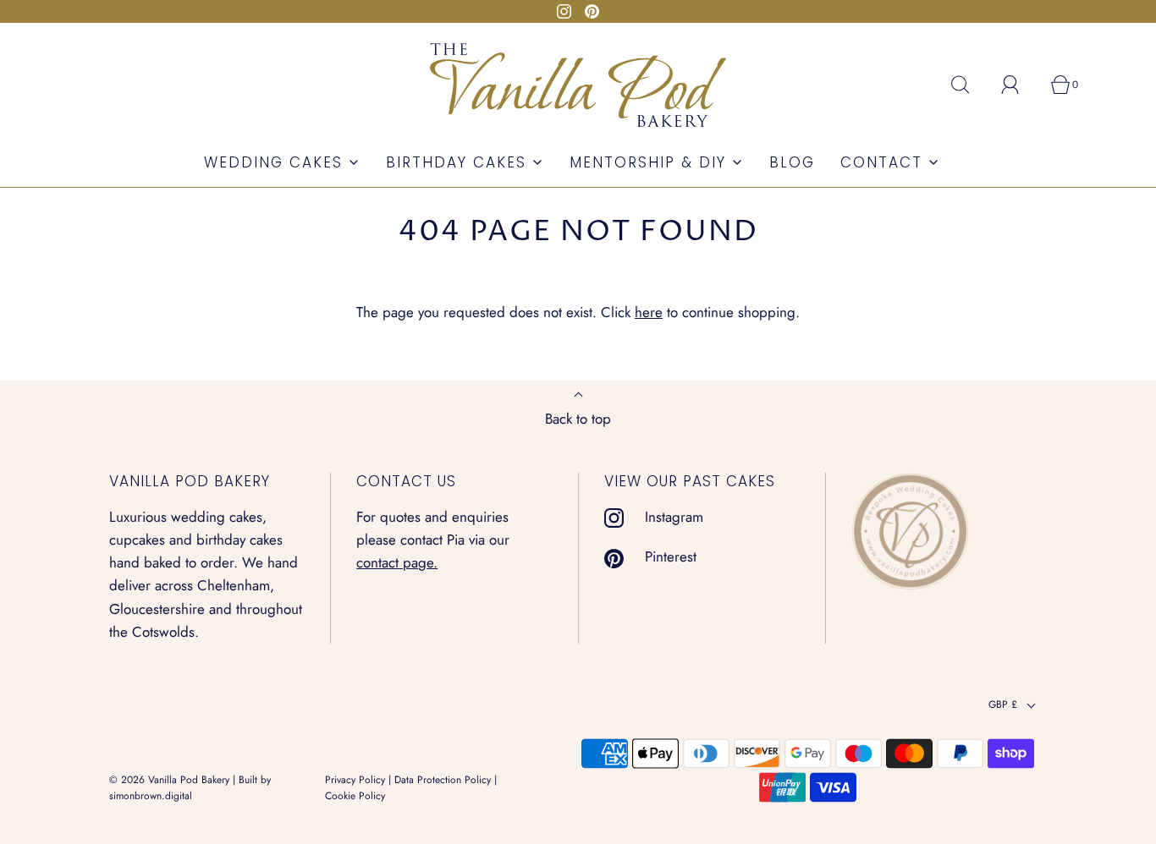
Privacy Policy (355, 779)
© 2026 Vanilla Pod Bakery (169, 779)
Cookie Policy (355, 795)
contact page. (397, 562)
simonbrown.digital (150, 795)
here (649, 312)
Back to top (578, 418)
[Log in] (1019, 84)
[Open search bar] (969, 84)
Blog (792, 162)
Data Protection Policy (442, 779)
